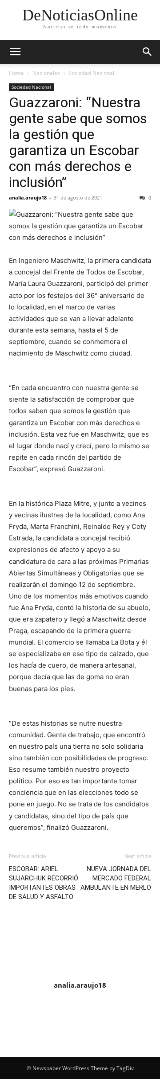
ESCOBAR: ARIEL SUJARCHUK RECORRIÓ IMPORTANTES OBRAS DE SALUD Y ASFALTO (43, 883)
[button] (15, 52)
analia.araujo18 (28, 197)
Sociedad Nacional (91, 73)
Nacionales (46, 73)
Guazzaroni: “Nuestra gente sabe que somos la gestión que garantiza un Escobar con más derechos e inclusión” (78, 142)
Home (16, 73)
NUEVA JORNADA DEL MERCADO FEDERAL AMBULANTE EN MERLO (115, 878)
